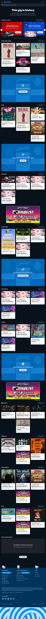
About (37, 572)
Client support (20, 580)
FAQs (37, 574)
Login (19, 572)
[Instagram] (3, 599)
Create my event (21, 576)
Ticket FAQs (5, 580)
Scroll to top (23, 557)
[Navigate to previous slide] (1, 30)
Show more (40, 41)
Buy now (18, 32)
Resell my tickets (6, 583)
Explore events (6, 575)
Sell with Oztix (20, 575)
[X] (14, 599)
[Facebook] (11, 599)
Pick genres (23, 370)
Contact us (38, 576)
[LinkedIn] (8, 599)
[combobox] (23, 5)
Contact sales (26, 572)
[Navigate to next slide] (45, 30)
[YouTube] (5, 599)
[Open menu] (2, 2)
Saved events (5, 576)
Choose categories (23, 275)
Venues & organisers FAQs (23, 578)
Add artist (23, 160)
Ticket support (5, 581)
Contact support (7, 572)
